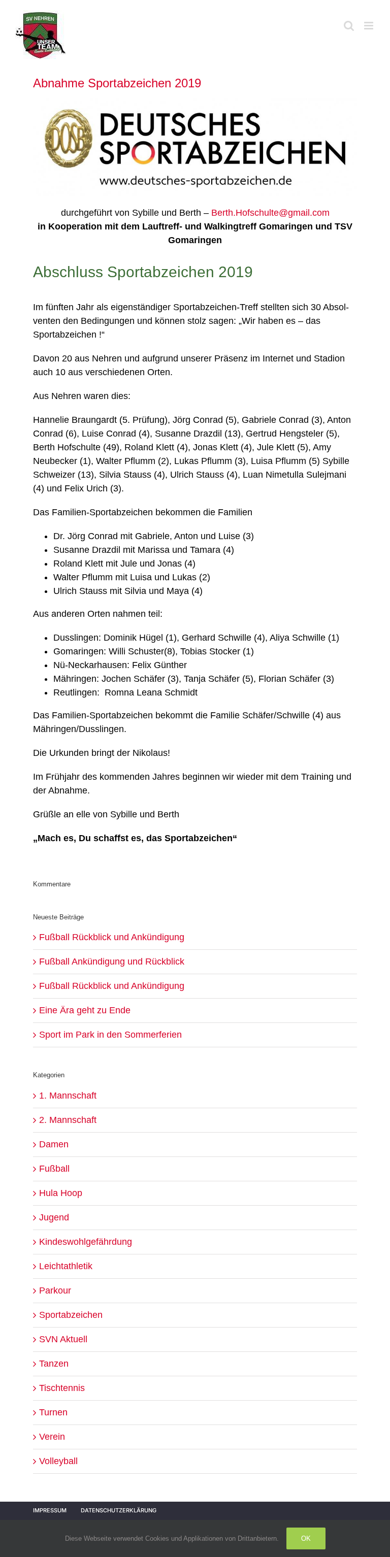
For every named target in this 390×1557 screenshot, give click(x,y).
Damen (54, 1144)
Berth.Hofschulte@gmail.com (270, 213)
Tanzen (54, 1364)
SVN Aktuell (63, 1339)
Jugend (54, 1217)
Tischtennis (62, 1388)
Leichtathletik (65, 1266)
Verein (52, 1437)
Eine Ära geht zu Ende (85, 1010)
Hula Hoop (60, 1193)
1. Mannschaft (67, 1095)
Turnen (53, 1412)
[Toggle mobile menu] (369, 25)
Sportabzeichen (71, 1315)
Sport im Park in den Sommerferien (110, 1035)
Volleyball (58, 1461)
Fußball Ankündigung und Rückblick (111, 961)
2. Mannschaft (67, 1120)
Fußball (54, 1169)
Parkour (55, 1290)
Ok (306, 1538)
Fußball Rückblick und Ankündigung (111, 937)
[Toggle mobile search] (349, 25)
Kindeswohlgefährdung (85, 1242)
